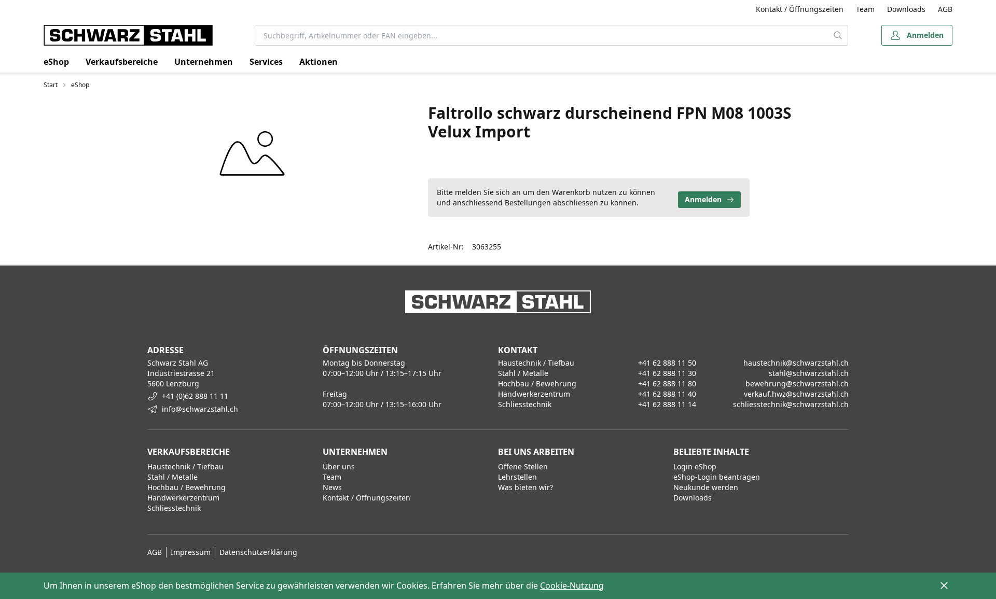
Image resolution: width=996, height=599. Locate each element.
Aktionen (318, 61)
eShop (56, 61)
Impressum (191, 552)
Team (865, 9)
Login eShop (694, 466)
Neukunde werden (705, 487)
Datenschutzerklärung (258, 552)
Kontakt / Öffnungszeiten (799, 9)
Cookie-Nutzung (572, 585)
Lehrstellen (517, 477)
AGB (945, 9)
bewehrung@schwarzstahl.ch (797, 383)
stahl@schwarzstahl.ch (809, 373)
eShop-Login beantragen (716, 477)
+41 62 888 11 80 (667, 383)
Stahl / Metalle (172, 477)
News (332, 487)
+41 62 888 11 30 (667, 373)
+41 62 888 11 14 (667, 404)
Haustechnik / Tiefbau (185, 466)
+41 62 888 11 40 (667, 394)
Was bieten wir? (525, 487)
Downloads (906, 9)
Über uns (339, 466)
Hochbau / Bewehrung (186, 487)
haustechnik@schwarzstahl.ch (796, 363)
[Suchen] (838, 35)
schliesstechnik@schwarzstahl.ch (791, 404)
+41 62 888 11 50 (667, 363)
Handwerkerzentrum (183, 498)
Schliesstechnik (174, 508)
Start (51, 85)
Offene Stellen (523, 466)
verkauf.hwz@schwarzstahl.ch (796, 394)
